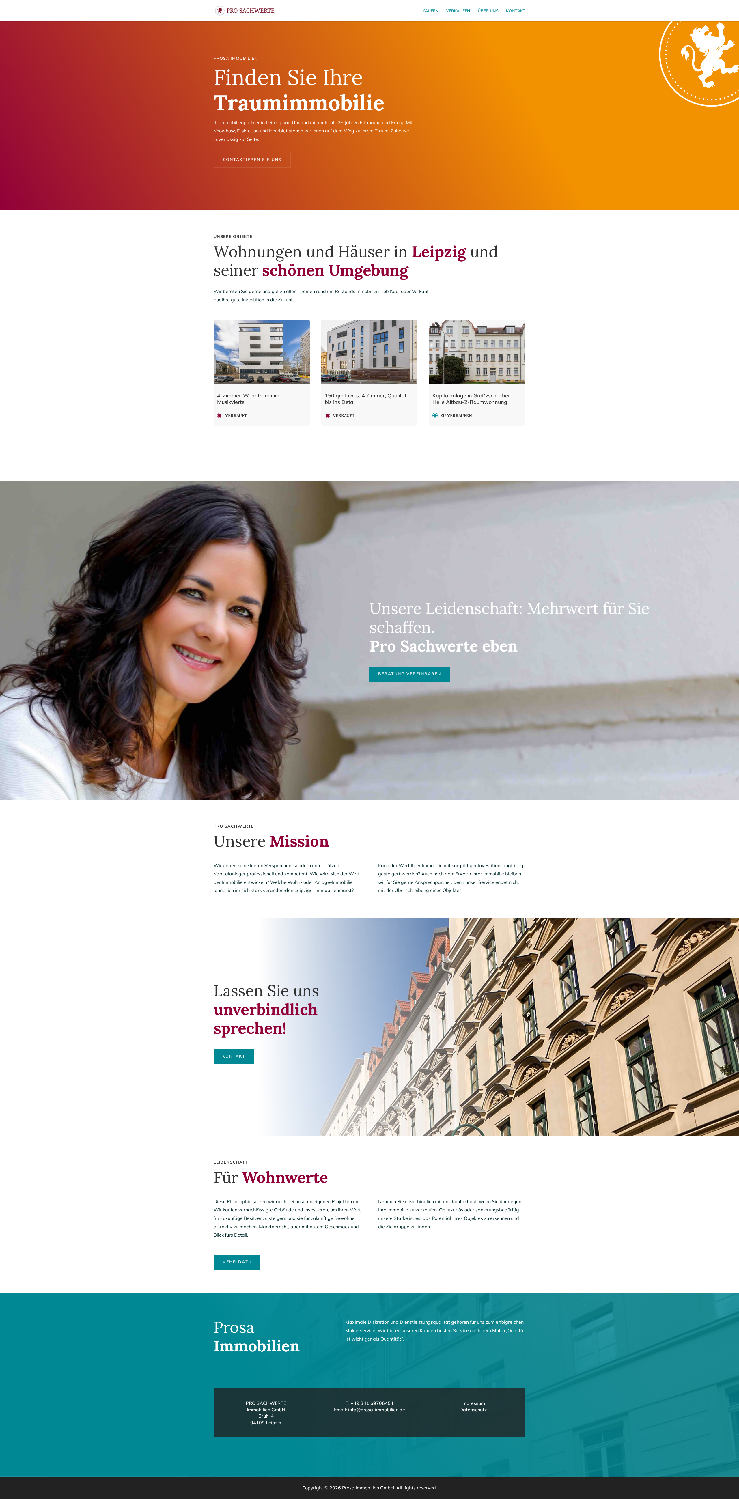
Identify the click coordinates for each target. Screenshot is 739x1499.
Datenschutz (473, 1409)
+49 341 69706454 (372, 1403)
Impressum (473, 1403)
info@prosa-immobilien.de (376, 1409)
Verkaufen (458, 11)
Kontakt (515, 11)
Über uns (488, 11)
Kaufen (430, 11)
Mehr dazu (237, 1261)
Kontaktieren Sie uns (252, 159)
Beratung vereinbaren (409, 673)
